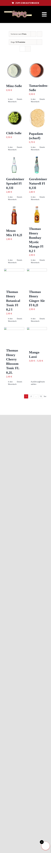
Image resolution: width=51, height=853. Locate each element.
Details (19, 99)
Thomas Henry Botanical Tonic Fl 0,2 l (13, 300)
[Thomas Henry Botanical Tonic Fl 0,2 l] (14, 278)
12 (41, 396)
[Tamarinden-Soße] (37, 70)
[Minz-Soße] (14, 70)
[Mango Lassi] (37, 337)
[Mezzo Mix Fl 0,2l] (14, 216)
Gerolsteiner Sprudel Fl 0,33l (15, 183)
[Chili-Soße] (14, 118)
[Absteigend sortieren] (39, 34)
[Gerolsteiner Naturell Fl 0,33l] (37, 165)
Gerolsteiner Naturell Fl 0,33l (38, 183)
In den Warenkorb (11, 100)
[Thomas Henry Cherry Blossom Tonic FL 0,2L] (14, 336)
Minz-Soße (14, 86)
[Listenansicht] (27, 48)
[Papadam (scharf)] (37, 118)
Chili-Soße (13, 133)
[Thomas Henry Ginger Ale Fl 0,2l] (37, 278)
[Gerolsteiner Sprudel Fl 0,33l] (14, 165)
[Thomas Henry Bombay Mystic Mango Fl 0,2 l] (37, 215)
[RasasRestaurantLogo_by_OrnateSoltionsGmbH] (18, 11)
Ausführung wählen (34, 383)
